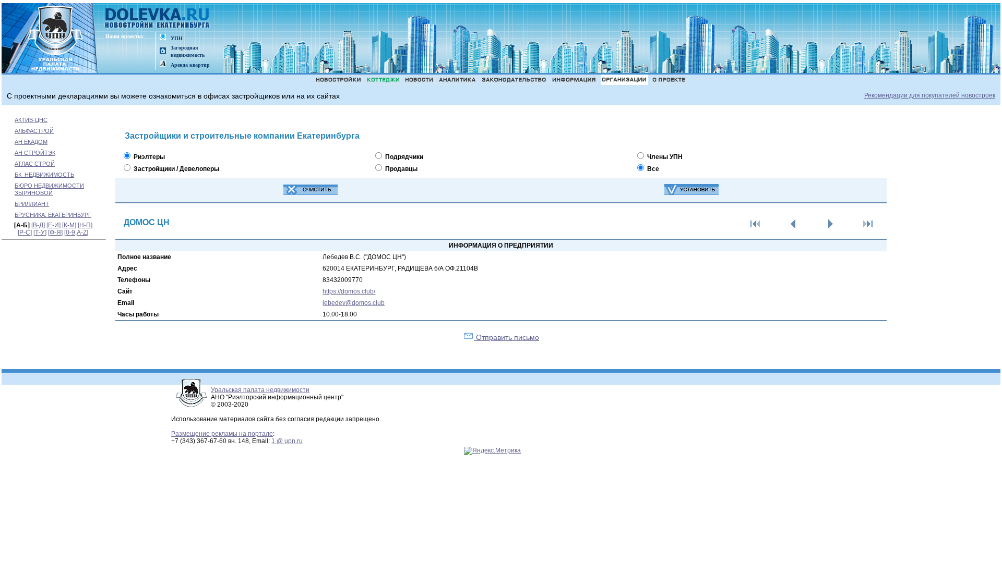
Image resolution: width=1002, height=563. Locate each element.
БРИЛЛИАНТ (32, 204)
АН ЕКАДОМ (31, 142)
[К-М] (69, 225)
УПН (177, 38)
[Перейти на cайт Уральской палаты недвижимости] (163, 38)
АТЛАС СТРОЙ (35, 164)
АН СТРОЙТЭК (35, 153)
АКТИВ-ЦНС (31, 120)
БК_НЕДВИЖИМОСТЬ (44, 175)
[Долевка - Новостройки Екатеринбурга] (158, 19)
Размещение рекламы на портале (222, 433)
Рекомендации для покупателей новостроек (929, 95)
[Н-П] (85, 225)
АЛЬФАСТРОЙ (34, 131)
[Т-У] (39, 232)
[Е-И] (53, 225)
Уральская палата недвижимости (260, 390)
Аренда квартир (190, 65)
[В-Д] (38, 225)
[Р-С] (25, 232)
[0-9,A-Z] (76, 232)
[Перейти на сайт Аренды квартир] (163, 64)
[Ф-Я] (55, 232)
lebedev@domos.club (354, 303)
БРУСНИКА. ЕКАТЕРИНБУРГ (53, 215)
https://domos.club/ (349, 291)
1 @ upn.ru (287, 441)
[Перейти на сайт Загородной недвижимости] (163, 51)
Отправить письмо (506, 337)
